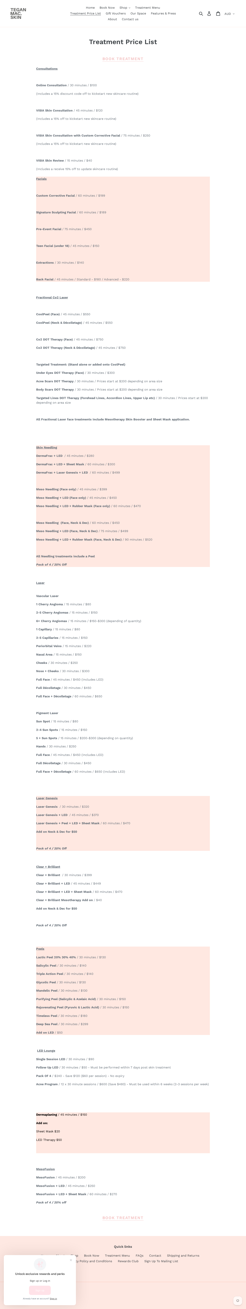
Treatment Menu (117, 1255)
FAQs (139, 1255)
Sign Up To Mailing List (161, 1261)
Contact (155, 1255)
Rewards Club (128, 1261)
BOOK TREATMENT (123, 58)
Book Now (91, 1255)
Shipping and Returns (183, 1255)
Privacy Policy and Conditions (90, 1261)
